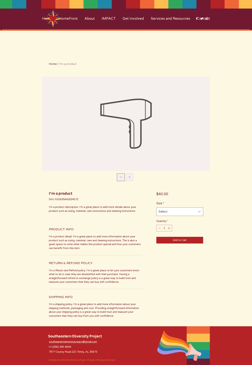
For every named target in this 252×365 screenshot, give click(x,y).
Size (160, 203)
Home (53, 64)
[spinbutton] (164, 228)
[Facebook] (196, 18)
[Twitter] (201, 18)
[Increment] (169, 228)
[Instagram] (207, 18)
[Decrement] (159, 228)
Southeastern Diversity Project (75, 336)
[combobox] (179, 211)
